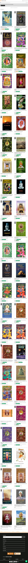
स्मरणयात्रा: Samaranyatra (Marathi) (19, 194)
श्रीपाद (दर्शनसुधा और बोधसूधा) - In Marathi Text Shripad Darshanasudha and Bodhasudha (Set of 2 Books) (7, 361)
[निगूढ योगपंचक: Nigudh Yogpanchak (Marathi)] (7, 172)
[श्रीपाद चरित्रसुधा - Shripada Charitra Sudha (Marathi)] (20, 420)
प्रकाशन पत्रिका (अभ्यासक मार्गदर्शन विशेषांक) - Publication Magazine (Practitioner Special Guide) (20, 505)
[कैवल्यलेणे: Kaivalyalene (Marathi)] (20, 130)
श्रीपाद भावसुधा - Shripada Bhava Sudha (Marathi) (20, 318)
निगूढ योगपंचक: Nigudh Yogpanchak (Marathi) (6, 173)
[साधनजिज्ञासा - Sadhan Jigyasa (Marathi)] (7, 277)
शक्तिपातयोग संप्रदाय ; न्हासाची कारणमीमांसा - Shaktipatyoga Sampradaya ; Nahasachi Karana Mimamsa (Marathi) (6, 527)
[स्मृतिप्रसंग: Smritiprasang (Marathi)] (20, 172)
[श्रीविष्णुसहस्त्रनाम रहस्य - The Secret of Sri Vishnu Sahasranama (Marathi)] (7, 25)
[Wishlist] (24, 0)
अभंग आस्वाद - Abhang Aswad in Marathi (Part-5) (20, 298)
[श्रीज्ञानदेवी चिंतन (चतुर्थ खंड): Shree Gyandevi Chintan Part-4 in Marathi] (20, 151)
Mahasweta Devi (10, 70)
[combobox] (14, 2)
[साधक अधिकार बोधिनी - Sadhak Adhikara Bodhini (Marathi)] (7, 462)
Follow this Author (3, 5)
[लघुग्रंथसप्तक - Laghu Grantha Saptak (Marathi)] (20, 482)
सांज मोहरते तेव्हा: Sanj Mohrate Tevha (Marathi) (6, 131)
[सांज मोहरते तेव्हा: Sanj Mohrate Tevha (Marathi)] (7, 130)
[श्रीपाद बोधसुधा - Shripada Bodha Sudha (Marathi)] (20, 441)
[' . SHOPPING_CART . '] (26, 0)
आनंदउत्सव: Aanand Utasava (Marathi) (5, 110)
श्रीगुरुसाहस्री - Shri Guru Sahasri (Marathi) (6, 421)
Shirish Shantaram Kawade (4, 49)
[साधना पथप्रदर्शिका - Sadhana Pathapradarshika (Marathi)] (7, 257)
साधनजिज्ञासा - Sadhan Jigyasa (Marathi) (6, 278)
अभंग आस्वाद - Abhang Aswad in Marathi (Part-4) (7, 339)
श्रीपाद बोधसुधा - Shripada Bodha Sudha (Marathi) (20, 442)
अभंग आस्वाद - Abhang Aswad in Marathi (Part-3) (20, 339)
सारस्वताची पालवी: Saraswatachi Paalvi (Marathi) (20, 110)
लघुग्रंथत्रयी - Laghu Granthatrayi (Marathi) (6, 483)
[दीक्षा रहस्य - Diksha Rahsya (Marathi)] (21, 462)
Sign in (23, 0)
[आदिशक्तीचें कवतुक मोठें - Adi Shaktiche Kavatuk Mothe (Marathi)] (7, 297)
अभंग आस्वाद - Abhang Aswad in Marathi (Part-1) (20, 258)
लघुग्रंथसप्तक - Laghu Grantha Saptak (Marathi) (20, 483)
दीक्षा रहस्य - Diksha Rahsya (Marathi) (19, 463)
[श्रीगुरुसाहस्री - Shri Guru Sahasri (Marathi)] (7, 420)
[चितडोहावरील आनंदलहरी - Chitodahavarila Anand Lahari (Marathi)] (20, 277)
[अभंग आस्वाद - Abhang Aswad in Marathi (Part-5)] (20, 297)
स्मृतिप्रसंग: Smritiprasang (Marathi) (18, 173)
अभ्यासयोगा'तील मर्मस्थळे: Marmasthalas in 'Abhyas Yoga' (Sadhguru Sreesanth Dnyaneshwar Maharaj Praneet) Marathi (20, 27)
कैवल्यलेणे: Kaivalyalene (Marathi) (18, 131)
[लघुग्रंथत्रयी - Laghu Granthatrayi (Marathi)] (7, 482)
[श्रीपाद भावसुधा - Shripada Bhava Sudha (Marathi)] (20, 317)
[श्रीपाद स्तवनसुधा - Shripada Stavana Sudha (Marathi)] (7, 441)
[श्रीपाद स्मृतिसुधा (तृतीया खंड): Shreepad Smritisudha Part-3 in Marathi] (7, 151)
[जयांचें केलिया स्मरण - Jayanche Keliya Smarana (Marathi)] (7, 317)
